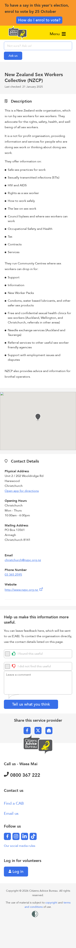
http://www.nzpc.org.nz (22, 590)
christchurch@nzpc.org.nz (23, 560)
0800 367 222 (24, 775)
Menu (55, 34)
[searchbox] (38, 46)
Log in (17, 871)
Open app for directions (22, 491)
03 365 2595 (13, 574)
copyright (51, 902)
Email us (11, 813)
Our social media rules (19, 846)
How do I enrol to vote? (39, 20)
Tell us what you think (31, 704)
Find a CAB (14, 803)
